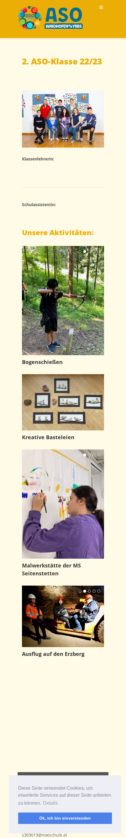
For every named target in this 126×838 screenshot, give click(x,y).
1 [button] (80, 251)
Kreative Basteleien (48, 437)
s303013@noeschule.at (44, 835)
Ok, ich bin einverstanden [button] (65, 818)
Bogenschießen (42, 361)
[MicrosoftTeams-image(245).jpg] (63, 118)
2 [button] (84, 251)
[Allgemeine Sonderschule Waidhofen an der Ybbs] (50, 17)
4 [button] (94, 251)
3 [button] (89, 251)
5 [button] (98, 251)
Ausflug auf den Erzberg (53, 653)
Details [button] (50, 803)
